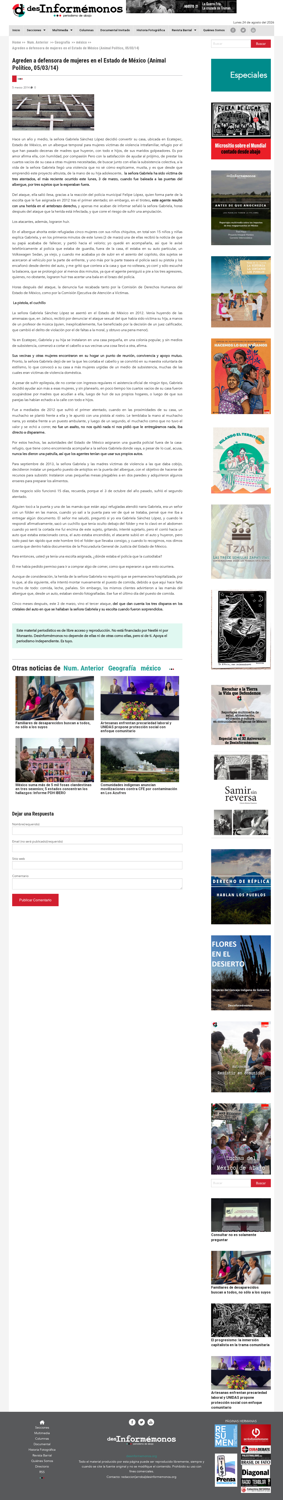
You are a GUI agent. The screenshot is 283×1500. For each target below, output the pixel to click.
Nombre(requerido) (26, 824)
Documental (42, 1444)
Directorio (42, 1466)
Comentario (20, 876)
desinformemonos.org (141, 1456)
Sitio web (18, 859)
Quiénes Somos (214, 30)
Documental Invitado (115, 30)
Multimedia (60, 30)
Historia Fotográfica (151, 30)
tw (243, 30)
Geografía (62, 42)
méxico (81, 42)
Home (16, 42)
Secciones (42, 1427)
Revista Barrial (182, 30)
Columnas (86, 30)
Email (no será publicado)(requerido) (37, 841)
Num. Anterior (37, 42)
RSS (42, 1472)
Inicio (16, 30)
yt (253, 30)
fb (233, 30)
